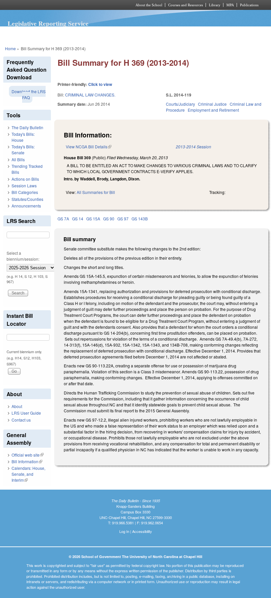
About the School (149, 5)
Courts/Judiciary (180, 104)
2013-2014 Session (193, 146)
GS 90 (108, 218)
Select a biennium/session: (23, 256)
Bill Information (27, 461)
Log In (124, 531)
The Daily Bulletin (27, 127)
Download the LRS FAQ (29, 94)
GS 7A (63, 218)
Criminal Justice (212, 104)
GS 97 (123, 218)
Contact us (21, 420)
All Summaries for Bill (96, 192)
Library (214, 5)
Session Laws (24, 185)
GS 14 (77, 218)
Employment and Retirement (213, 110)
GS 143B (140, 218)
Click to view (100, 84)
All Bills (18, 159)
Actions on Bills (25, 179)
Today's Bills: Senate (23, 149)
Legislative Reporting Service (48, 23)
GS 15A (93, 218)
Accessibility (142, 531)
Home (10, 48)
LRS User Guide (26, 413)
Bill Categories (25, 192)
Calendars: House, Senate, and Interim (28, 474)
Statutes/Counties (27, 199)
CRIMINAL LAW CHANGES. (90, 94)
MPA (230, 5)
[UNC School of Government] (59, 5)
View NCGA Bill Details (88, 146)
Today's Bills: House (23, 137)
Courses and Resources (185, 5)
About (17, 406)
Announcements (26, 205)
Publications (249, 5)
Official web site (28, 455)
